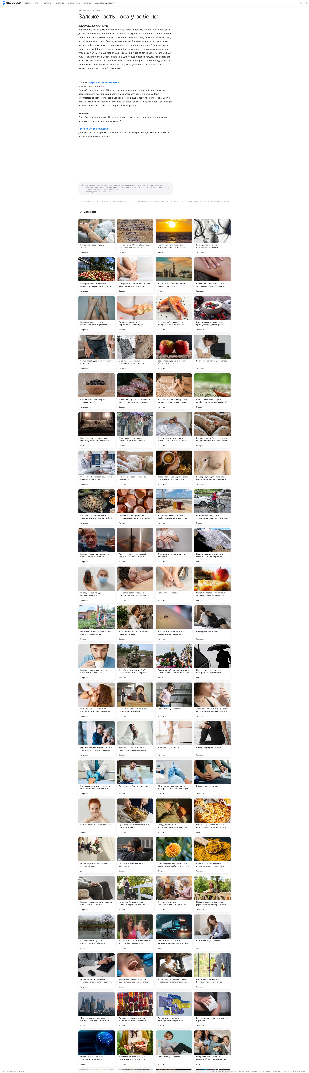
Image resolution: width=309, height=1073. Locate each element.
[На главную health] (13, 3)
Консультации (83, 10)
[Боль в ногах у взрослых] (174, 739)
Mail (3, 1071)
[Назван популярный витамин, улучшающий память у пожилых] (212, 894)
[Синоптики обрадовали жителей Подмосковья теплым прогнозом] (174, 662)
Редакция (213, 1071)
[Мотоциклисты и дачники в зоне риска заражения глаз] (96, 623)
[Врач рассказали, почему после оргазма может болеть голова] (174, 391)
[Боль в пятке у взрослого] (212, 778)
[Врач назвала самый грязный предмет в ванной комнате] (135, 546)
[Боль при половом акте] (212, 623)
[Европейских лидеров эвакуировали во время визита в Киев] (174, 1010)
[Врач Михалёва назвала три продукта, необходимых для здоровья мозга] (174, 314)
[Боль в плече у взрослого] (212, 932)
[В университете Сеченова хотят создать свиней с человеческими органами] (212, 430)
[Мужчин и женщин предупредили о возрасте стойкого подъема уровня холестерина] (96, 739)
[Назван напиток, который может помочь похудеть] (135, 623)
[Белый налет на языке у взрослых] (96, 816)
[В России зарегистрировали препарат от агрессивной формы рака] (174, 778)
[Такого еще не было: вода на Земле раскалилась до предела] (174, 237)
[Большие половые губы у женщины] (96, 237)
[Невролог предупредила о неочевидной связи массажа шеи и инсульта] (135, 585)
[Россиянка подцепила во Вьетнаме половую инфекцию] (212, 971)
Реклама (21, 1071)
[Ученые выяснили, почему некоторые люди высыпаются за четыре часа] (135, 739)
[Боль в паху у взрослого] (174, 1048)
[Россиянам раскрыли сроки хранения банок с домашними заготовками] (135, 1010)
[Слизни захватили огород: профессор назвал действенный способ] (212, 391)
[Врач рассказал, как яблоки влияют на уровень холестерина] (96, 275)
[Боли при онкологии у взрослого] (212, 353)
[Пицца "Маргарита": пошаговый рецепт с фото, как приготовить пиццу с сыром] (212, 816)
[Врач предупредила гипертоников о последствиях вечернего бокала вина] (174, 894)
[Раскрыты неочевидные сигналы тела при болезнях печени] (135, 275)
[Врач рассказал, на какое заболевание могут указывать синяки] (96, 314)
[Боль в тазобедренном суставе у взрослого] (96, 353)
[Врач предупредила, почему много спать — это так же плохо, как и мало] (174, 430)
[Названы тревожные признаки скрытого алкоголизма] (135, 701)
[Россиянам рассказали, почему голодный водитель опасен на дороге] (174, 971)
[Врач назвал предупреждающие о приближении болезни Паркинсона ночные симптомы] (96, 894)
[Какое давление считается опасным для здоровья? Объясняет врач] (212, 237)
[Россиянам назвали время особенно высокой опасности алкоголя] (174, 507)
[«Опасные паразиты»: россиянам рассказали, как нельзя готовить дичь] (135, 391)
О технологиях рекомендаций (270, 1071)
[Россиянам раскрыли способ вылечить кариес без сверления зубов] (135, 971)
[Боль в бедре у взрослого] (212, 739)
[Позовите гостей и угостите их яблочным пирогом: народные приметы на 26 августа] (212, 585)
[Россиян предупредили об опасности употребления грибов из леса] (96, 507)
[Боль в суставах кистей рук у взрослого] (174, 546)
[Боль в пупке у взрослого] (174, 701)
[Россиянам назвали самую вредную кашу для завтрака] (212, 314)
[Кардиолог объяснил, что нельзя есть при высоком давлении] (174, 469)
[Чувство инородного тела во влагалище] (135, 469)
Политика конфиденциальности (293, 1071)
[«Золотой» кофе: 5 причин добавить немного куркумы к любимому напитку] (212, 855)
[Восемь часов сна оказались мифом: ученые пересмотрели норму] (96, 430)
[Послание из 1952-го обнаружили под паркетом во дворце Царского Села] (135, 237)
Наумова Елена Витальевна (104, 82)
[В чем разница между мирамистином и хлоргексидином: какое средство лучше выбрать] (96, 585)
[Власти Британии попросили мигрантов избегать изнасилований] (174, 275)
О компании (11, 1071)
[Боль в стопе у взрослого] (174, 585)
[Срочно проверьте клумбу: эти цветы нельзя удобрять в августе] (174, 855)
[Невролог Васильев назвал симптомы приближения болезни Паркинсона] (135, 894)
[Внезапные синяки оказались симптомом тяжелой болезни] (212, 275)
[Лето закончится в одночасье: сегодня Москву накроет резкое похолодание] (96, 1010)
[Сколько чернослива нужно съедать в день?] (96, 391)
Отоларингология (99, 10)
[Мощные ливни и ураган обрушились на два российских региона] (212, 507)
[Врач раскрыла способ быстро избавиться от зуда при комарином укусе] (174, 623)
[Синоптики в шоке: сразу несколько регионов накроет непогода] (135, 430)
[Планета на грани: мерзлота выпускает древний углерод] (212, 546)
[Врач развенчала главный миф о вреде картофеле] (135, 816)
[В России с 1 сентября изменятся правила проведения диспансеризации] (96, 469)
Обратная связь (252, 1071)
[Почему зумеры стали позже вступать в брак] (96, 855)
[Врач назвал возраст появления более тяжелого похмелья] (96, 546)
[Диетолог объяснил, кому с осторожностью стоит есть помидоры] (135, 1048)
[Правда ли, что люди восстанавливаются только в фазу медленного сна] (174, 816)
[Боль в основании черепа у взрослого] (135, 855)
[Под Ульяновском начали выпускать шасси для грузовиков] (174, 932)
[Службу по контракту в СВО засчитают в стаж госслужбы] (135, 662)
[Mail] (3, 3)
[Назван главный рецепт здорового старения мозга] (96, 1048)
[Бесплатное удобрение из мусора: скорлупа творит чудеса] (135, 507)
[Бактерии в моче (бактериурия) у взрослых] (212, 1010)
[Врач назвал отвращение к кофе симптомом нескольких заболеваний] (96, 662)
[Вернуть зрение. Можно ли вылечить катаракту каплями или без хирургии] (96, 701)
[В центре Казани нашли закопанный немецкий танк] (135, 353)
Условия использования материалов (231, 1071)
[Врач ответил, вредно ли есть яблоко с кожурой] (174, 353)
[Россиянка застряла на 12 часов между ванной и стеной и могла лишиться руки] (96, 778)
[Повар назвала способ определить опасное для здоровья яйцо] (135, 314)
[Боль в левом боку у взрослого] (135, 778)
